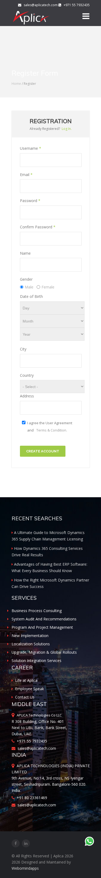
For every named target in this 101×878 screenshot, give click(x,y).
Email (26, 174)
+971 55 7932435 (31, 741)
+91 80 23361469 (31, 797)
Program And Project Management (42, 627)
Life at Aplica (26, 680)
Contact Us (24, 697)
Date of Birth (31, 296)
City (23, 349)
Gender (26, 279)
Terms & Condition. (51, 430)
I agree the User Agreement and (49, 426)
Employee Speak (29, 688)
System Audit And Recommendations (44, 618)
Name (25, 253)
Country (27, 375)
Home (16, 83)
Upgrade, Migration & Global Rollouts (44, 652)
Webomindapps (25, 868)
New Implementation (30, 635)
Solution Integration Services (36, 660)
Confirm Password (37, 226)
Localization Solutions (31, 643)
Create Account (42, 451)
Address (27, 395)
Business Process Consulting (37, 610)
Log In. (67, 128)
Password (30, 200)
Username (30, 148)
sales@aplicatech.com (39, 5)
